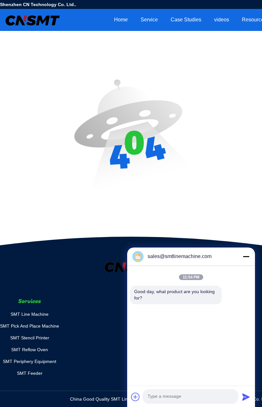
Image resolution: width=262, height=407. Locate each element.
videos (221, 19)
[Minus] (246, 256)
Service (149, 19)
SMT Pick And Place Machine (29, 326)
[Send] (246, 397)
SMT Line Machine (30, 314)
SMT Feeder (29, 373)
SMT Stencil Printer (29, 337)
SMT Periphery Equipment (29, 361)
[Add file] (135, 397)
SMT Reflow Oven (29, 349)
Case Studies (186, 19)
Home (121, 19)
